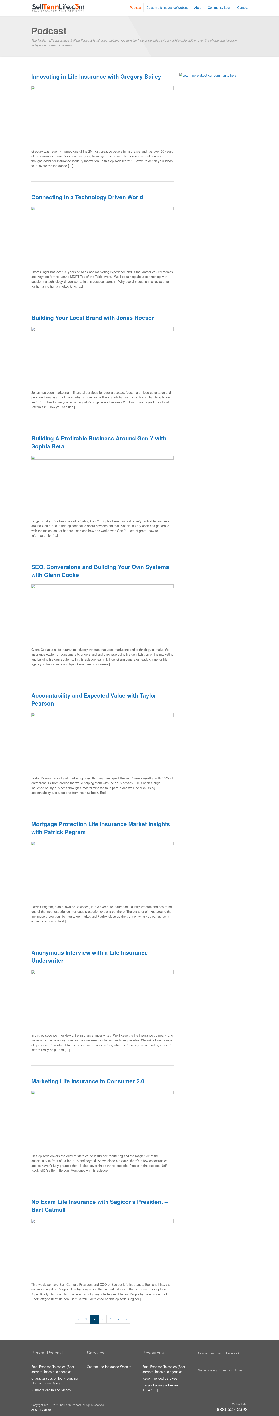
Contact (242, 7)
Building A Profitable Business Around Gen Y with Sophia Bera (98, 442)
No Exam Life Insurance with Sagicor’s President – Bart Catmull (99, 1205)
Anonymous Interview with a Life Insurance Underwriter (89, 956)
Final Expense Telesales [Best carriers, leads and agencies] (52, 1369)
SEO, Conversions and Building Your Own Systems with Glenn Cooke (100, 571)
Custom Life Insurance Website (167, 7)
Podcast (135, 7)
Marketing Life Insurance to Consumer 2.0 (87, 1081)
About (198, 7)
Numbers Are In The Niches (51, 1389)
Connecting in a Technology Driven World (87, 197)
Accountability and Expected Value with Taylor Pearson (93, 699)
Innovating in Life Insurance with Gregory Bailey (96, 76)
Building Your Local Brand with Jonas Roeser (92, 317)
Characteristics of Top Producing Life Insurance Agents (54, 1380)
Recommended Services (159, 1378)
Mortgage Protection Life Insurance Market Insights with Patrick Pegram (100, 828)
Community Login (220, 7)
